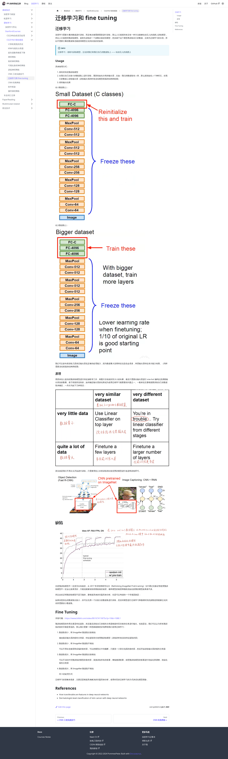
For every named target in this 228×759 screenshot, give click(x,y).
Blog (26, 3)
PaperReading (8, 99)
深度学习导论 (11, 27)
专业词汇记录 (9, 95)
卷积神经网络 (13, 61)
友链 (199, 3)
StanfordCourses (13, 31)
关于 (206, 3)
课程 (43, 3)
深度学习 (35, 3)
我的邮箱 (93, 748)
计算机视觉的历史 (15, 44)
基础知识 (6, 10)
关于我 (145, 744)
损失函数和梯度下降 (16, 52)
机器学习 (7, 18)
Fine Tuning (179, 26)
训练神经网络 (13, 69)
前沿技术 (6, 108)
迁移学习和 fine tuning (18, 78)
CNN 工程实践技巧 (16, 74)
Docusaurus (135, 753)
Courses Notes (44, 737)
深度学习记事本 (148, 737)
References (179, 29)
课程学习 (7, 22)
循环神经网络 (13, 91)
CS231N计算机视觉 (15, 40)
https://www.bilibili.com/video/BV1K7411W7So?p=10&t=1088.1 (93, 618)
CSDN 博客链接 (96, 744)
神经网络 (12, 57)
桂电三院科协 (95, 740)
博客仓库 (146, 740)
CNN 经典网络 (14, 82)
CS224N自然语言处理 (16, 35)
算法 (50, 3)
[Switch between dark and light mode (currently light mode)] (223, 3)
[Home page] (57, 11)
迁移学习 (178, 12)
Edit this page (64, 707)
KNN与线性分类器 (16, 48)
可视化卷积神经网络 (16, 65)
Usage (179, 15)
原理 (178, 19)
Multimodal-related (11, 104)
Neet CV (93, 737)
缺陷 (176, 22)
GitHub (214, 3)
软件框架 (12, 86)
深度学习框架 (9, 14)
